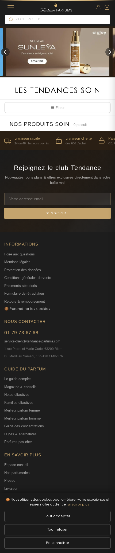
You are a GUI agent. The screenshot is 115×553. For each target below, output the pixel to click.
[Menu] (10, 7)
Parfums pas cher (18, 442)
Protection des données (22, 270)
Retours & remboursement (24, 301)
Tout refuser (57, 529)
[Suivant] (109, 52)
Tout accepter (57, 516)
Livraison (11, 489)
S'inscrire (57, 213)
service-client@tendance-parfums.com (32, 341)
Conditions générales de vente (27, 278)
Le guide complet (17, 379)
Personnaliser (57, 543)
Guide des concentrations (24, 426)
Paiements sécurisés (20, 286)
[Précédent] (5, 52)
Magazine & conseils (20, 387)
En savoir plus (78, 504)
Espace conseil (16, 465)
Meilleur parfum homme (22, 418)
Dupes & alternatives (20, 434)
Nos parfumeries (17, 473)
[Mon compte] (98, 7)
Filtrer (57, 107)
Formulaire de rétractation (24, 293)
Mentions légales (17, 262)
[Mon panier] (107, 7)
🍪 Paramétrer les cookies (27, 309)
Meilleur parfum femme (22, 410)
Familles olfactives (18, 403)
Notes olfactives (16, 395)
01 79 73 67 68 (21, 332)
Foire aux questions (19, 254)
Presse (9, 481)
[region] (57, 140)
